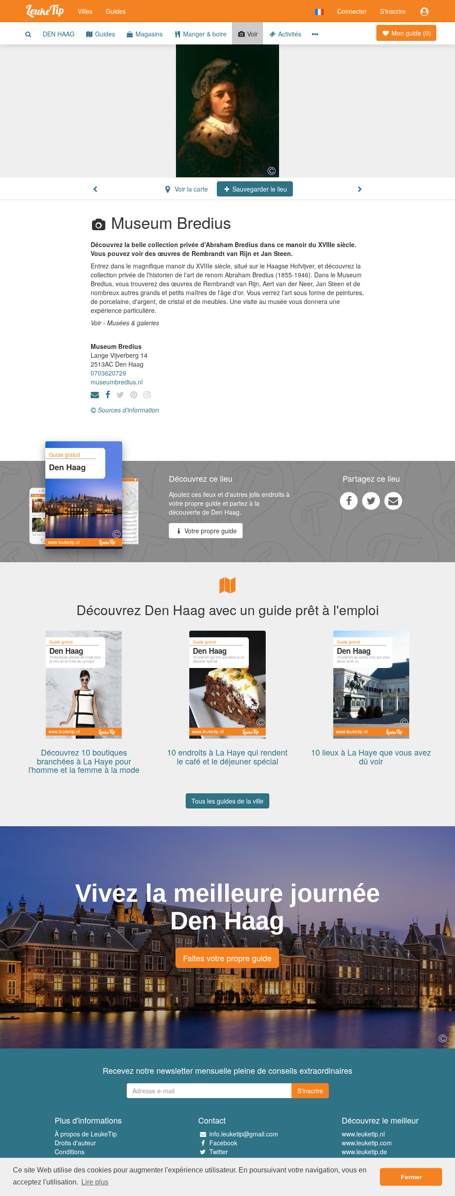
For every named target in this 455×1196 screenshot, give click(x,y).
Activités (288, 33)
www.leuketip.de (364, 1151)
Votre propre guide (210, 530)
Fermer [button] (411, 1176)
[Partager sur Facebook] (349, 500)
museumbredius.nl (117, 381)
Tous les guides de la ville (227, 800)
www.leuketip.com (367, 1142)
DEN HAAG (59, 33)
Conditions (69, 1151)
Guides (116, 11)
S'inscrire (393, 11)
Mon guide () (410, 32)
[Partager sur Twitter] (371, 500)
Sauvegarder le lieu (259, 188)
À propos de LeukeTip (86, 1133)
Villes (85, 11)
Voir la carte (190, 188)
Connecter (352, 11)
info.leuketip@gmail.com (243, 1133)
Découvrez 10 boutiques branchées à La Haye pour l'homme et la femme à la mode (84, 761)
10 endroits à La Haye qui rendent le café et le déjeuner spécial (227, 756)
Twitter (218, 1151)
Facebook (223, 1142)
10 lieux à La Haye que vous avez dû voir (371, 756)
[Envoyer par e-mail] (393, 500)
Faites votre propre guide (227, 958)
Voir (251, 33)
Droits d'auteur (75, 1142)
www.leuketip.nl (363, 1133)
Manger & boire (204, 33)
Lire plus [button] (94, 1182)
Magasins (148, 33)
